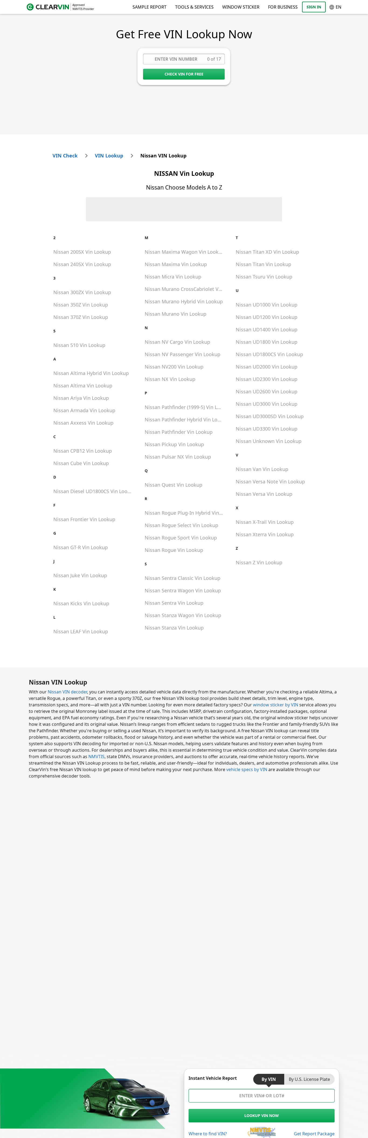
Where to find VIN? (208, 1134)
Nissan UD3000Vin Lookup (266, 404)
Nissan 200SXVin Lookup (82, 252)
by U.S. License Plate (309, 1079)
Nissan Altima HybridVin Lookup (91, 373)
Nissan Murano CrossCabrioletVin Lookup (186, 289)
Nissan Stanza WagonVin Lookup (183, 615)
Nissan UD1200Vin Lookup (266, 317)
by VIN (269, 1079)
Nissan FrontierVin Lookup (84, 519)
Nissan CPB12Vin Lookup (82, 451)
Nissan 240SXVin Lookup (82, 264)
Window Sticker (240, 7)
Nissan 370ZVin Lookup (80, 317)
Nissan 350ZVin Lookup (80, 304)
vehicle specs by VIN (246, 769)
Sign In (314, 6)
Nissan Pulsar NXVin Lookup (178, 456)
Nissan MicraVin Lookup (173, 276)
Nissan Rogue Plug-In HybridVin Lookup (186, 513)
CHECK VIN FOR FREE (184, 74)
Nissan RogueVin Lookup (174, 550)
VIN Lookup (109, 155)
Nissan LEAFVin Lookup (80, 631)
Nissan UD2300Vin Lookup (266, 379)
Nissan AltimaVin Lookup (82, 385)
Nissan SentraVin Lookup (174, 603)
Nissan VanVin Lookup (262, 469)
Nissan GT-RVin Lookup (80, 547)
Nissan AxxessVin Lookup (83, 423)
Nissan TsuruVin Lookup (264, 276)
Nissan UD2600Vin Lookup (266, 391)
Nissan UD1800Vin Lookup (266, 342)
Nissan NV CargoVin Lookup (177, 342)
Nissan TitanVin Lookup (263, 264)
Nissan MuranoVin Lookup (175, 314)
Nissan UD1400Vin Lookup (266, 329)
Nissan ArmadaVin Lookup (84, 410)
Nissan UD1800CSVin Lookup (269, 354)
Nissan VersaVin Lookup (264, 494)
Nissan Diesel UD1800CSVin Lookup (94, 491)
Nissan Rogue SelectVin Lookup (181, 525)
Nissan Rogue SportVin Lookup (181, 537)
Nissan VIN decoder (67, 692)
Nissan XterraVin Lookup (265, 534)
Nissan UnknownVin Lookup (268, 441)
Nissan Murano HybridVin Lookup (184, 301)
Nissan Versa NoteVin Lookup (270, 481)
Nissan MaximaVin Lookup (176, 264)
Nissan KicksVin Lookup (81, 603)
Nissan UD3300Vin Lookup (266, 428)
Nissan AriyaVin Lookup (81, 398)
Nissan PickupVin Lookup (174, 444)
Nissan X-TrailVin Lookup (265, 522)
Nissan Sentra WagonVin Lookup (183, 590)
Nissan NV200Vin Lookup (174, 366)
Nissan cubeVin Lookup (81, 463)
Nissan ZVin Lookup (259, 562)
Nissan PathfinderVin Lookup (179, 432)
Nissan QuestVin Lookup (173, 485)
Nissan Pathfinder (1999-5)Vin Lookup (186, 407)
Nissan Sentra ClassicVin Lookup (182, 578)
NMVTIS (96, 756)
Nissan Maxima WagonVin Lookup (184, 252)
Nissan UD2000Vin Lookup (266, 366)
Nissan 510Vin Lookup (79, 345)
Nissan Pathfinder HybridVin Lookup (186, 419)
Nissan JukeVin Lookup (80, 575)
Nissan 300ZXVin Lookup (82, 292)
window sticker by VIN (275, 705)
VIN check (65, 155)
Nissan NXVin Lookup (170, 379)
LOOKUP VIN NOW (261, 1115)
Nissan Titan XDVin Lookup (267, 252)
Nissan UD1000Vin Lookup (266, 304)
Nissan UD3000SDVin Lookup (270, 416)
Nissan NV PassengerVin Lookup (182, 354)
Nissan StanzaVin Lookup (174, 627)
